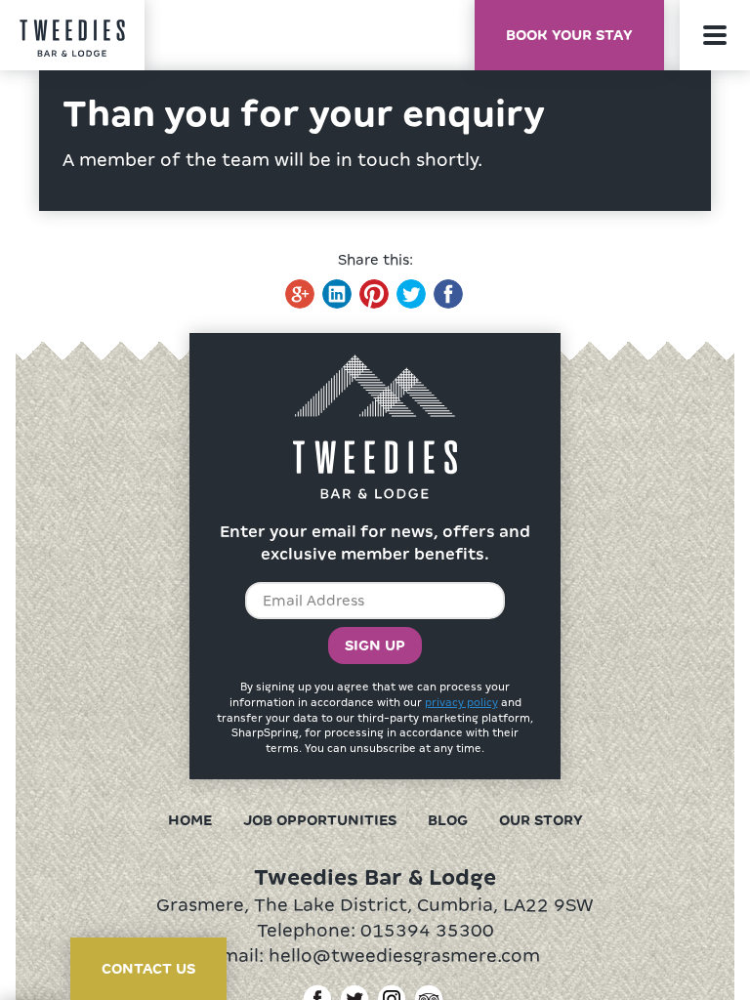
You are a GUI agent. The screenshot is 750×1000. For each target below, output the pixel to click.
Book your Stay (569, 35)
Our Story (541, 820)
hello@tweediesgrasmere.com (404, 955)
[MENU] (715, 35)
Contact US (148, 969)
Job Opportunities (319, 820)
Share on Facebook (448, 294)
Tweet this (411, 294)
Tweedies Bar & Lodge (72, 39)
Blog (448, 820)
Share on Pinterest (374, 294)
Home (190, 820)
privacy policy (461, 702)
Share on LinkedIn (337, 294)
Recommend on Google (299, 294)
